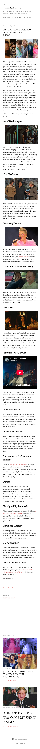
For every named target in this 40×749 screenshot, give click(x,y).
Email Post (11, 588)
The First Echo (12, 7)
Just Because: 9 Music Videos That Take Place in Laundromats (18, 674)
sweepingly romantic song (18, 464)
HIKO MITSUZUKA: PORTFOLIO (14, 17)
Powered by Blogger (21, 739)
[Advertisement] (20, 617)
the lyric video (23, 257)
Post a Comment (9, 598)
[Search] (35, 3)
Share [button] (5, 588)
